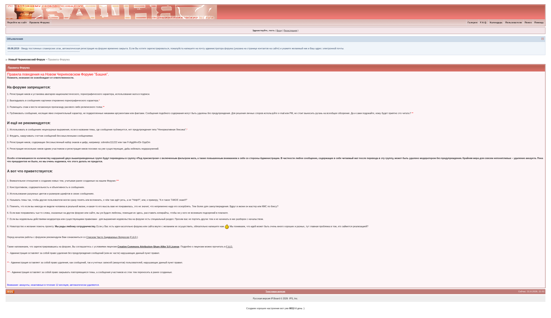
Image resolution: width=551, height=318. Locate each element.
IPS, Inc (293, 298)
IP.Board (275, 298)
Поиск (528, 22)
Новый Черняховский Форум (26, 59)
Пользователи (513, 22)
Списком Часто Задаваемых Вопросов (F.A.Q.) (112, 237)
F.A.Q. (483, 22)
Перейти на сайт (17, 22)
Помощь (539, 22)
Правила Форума (39, 22)
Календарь (496, 22)
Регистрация (290, 30)
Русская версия (261, 298)
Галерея (473, 22)
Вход (279, 30)
